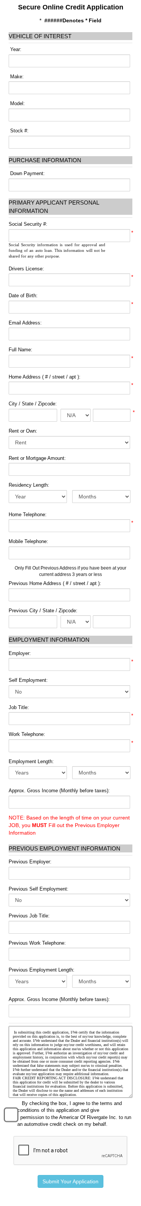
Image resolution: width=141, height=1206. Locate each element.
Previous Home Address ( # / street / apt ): (55, 583)
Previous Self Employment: (38, 889)
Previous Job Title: (29, 916)
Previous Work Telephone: (37, 943)
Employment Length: (31, 761)
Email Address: (25, 323)
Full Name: (20, 349)
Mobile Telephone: (28, 541)
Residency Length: (29, 485)
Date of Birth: (23, 295)
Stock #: (19, 130)
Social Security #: (28, 224)
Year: (15, 49)
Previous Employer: (30, 862)
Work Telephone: (27, 734)
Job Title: (19, 707)
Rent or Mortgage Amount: (37, 458)
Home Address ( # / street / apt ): (44, 377)
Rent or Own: (23, 431)
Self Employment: (28, 680)
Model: (17, 103)
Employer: (20, 653)
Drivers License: (26, 269)
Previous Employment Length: (41, 970)
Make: (16, 76)
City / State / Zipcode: (33, 404)
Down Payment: (27, 173)
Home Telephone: (28, 514)
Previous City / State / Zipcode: (43, 610)
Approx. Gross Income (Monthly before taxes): (59, 790)
